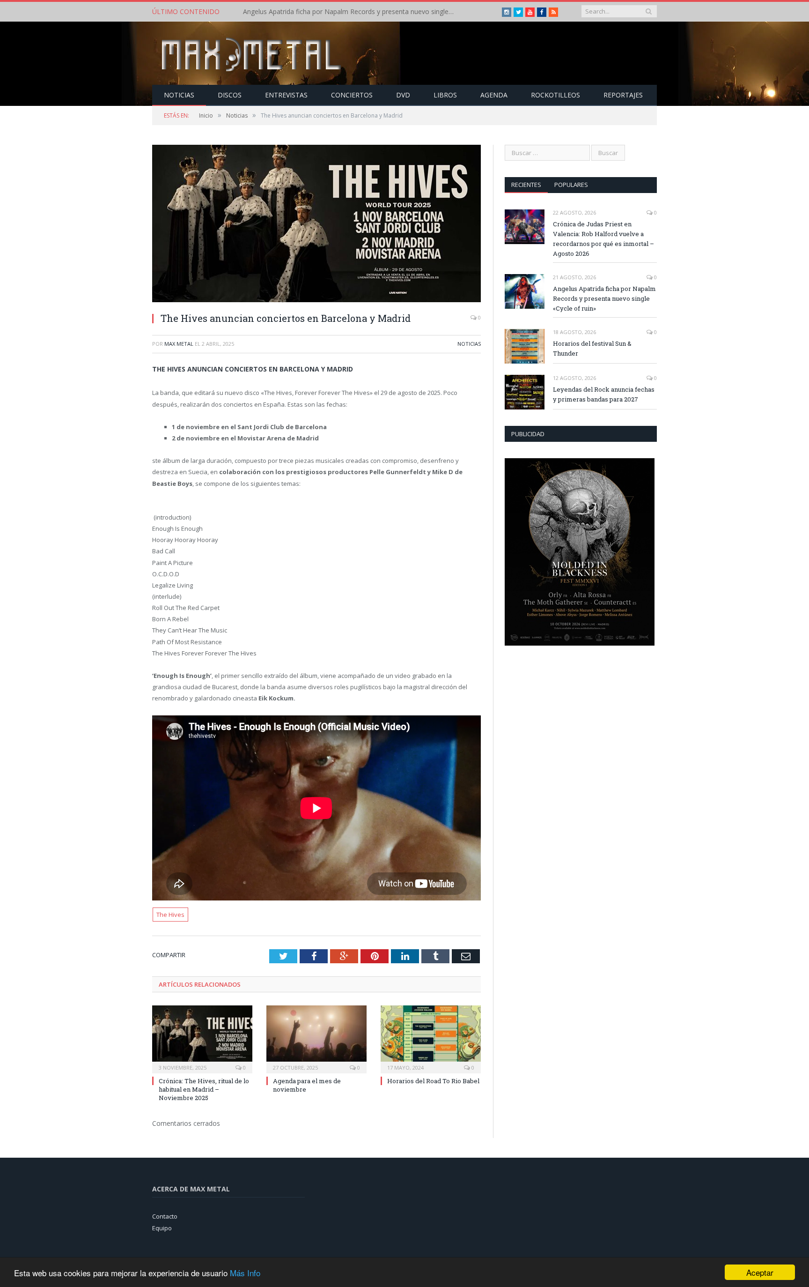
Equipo (162, 1228)
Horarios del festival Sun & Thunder (592, 348)
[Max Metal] (252, 53)
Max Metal (178, 343)
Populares (571, 184)
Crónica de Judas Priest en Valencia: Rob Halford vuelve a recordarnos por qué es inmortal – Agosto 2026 (603, 239)
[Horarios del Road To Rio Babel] (431, 1038)
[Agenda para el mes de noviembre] (316, 1038)
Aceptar (759, 1272)
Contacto (164, 1216)
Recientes (526, 184)
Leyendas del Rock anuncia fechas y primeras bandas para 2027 (604, 394)
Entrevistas (286, 94)
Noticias (179, 94)
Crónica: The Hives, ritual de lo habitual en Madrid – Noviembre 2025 (204, 1089)
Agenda (493, 94)
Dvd (403, 94)
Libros (445, 94)
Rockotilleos (555, 94)
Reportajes (623, 94)
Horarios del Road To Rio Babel (433, 1081)
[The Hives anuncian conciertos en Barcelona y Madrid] (316, 225)
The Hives (170, 914)
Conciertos (352, 94)
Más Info (245, 1273)
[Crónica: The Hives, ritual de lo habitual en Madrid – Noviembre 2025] (202, 1038)
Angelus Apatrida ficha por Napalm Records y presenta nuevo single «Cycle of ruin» (350, 11)
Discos (230, 94)
